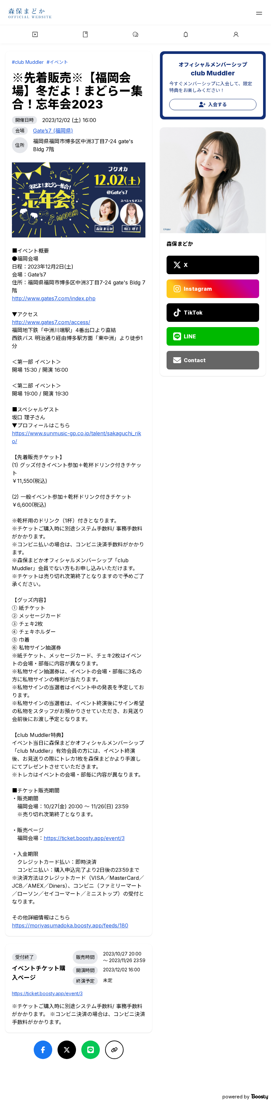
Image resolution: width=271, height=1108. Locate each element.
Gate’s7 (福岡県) (53, 130)
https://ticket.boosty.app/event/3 (84, 838)
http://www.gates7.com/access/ (51, 322)
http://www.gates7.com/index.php (54, 298)
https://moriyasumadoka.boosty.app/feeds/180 (70, 925)
